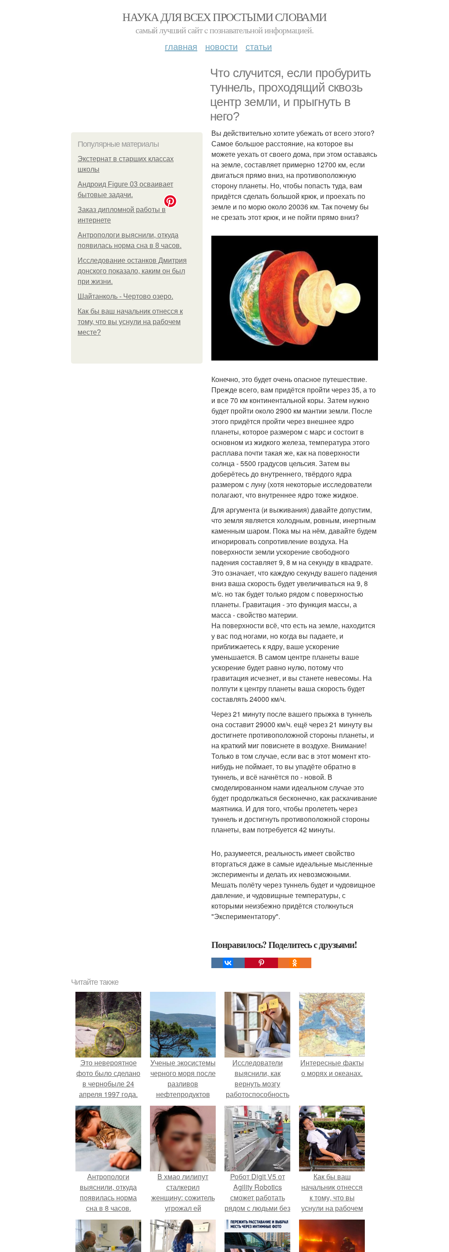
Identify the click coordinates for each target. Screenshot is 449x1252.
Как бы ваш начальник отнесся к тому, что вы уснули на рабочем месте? (130, 322)
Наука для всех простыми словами (224, 16)
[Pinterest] (261, 963)
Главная (181, 46)
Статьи (259, 46)
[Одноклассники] (294, 963)
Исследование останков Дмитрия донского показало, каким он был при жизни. (132, 271)
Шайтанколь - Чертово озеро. (125, 296)
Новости (221, 46)
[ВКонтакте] (228, 963)
